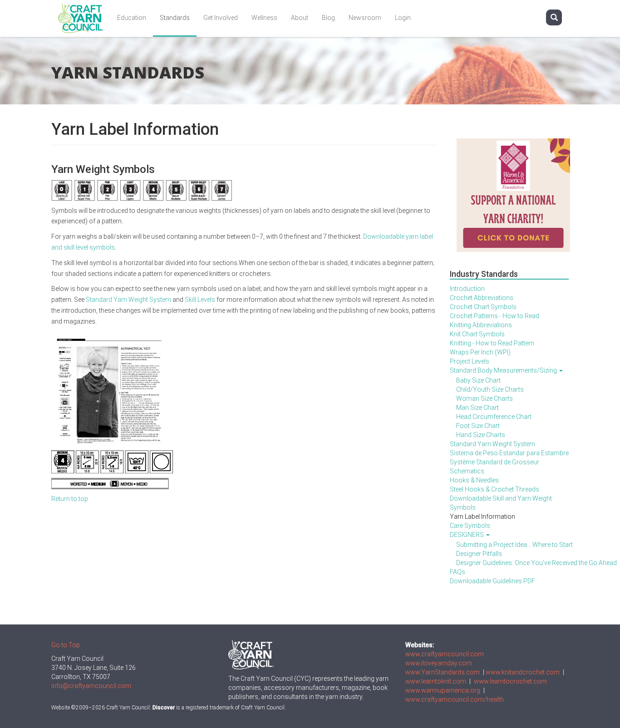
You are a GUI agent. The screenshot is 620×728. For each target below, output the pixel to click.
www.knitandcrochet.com (523, 672)
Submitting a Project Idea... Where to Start (512, 544)
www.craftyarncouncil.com (444, 654)
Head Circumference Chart (493, 416)
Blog (328, 17)
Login (403, 17)
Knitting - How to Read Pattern (492, 343)
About (299, 17)
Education (131, 17)
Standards (175, 17)
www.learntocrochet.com (510, 681)
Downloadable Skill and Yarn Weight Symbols (501, 503)
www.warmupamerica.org (442, 690)
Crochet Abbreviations (481, 297)
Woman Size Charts (484, 398)
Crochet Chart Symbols (483, 306)
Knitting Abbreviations (481, 325)
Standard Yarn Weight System (128, 299)
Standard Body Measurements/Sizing (504, 370)
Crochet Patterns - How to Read (494, 316)
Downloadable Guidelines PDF (492, 581)
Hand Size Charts (480, 434)
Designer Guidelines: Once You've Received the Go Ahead (512, 562)
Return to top (69, 498)
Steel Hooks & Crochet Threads (494, 489)
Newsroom (365, 17)
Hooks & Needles (474, 480)
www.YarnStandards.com (442, 672)
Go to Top (65, 645)
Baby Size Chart (478, 380)
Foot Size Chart (478, 425)
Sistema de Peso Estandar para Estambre (509, 453)
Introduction (467, 288)
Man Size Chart (477, 407)
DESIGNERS (467, 534)
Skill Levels (200, 299)
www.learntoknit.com (435, 681)
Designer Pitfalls (479, 553)
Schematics (467, 471)
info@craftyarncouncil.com (91, 685)
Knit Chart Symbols (477, 334)
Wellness (264, 17)
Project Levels (469, 361)
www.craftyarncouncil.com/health (454, 699)
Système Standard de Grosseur (494, 462)
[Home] (84, 18)
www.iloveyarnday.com (438, 663)
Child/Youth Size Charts (490, 389)
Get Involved (220, 17)
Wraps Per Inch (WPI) (480, 352)
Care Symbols (470, 525)
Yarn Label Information (482, 516)
